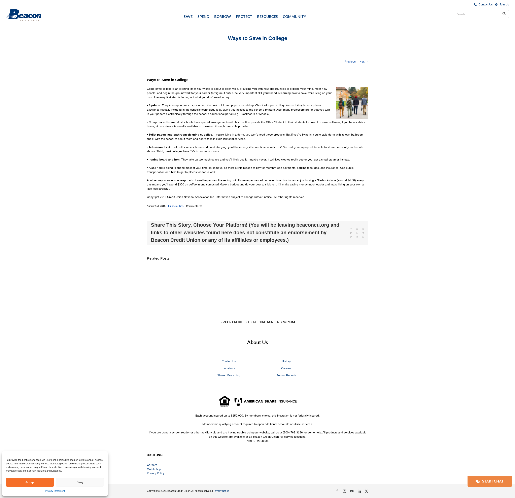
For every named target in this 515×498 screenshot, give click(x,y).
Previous (350, 61)
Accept (30, 482)
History (286, 361)
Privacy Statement (55, 491)
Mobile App (154, 469)
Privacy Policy (155, 473)
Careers (286, 368)
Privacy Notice (221, 491)
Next (362, 61)
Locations (229, 368)
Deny (79, 482)
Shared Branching (228, 375)
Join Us (504, 4)
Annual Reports (286, 375)
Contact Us (486, 4)
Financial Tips (175, 206)
